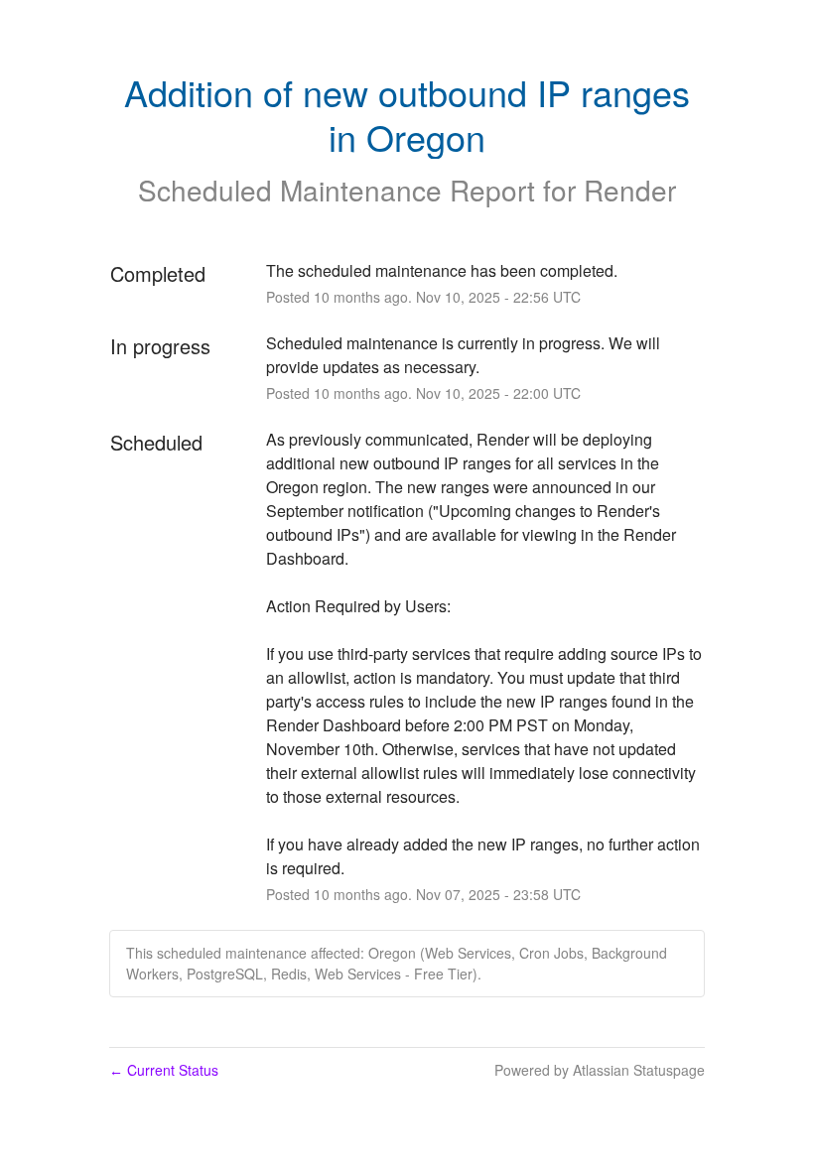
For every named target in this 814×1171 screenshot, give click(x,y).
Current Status (163, 1070)
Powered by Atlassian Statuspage (599, 1070)
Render (630, 189)
